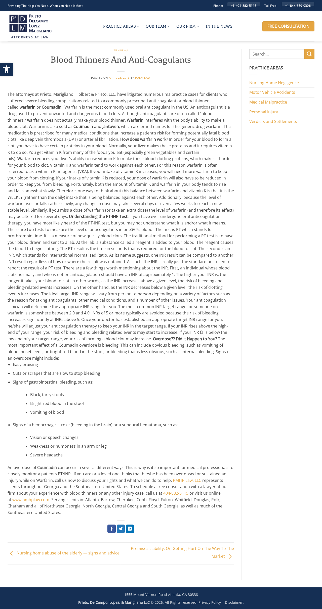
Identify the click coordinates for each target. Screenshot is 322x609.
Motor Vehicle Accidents (272, 92)
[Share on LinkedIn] (130, 529)
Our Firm (186, 26)
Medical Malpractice (268, 102)
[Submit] (309, 54)
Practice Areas (119, 26)
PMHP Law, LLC (187, 480)
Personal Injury (263, 112)
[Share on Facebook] (111, 529)
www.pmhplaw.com (30, 499)
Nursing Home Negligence (274, 82)
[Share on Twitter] (121, 529)
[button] (6, 69)
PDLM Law (142, 77)
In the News (219, 26)
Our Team (156, 26)
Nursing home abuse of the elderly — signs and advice (67, 553)
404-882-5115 (175, 493)
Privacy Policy (209, 602)
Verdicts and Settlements (273, 121)
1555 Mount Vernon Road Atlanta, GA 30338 (161, 594)
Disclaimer (234, 602)
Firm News (120, 50)
